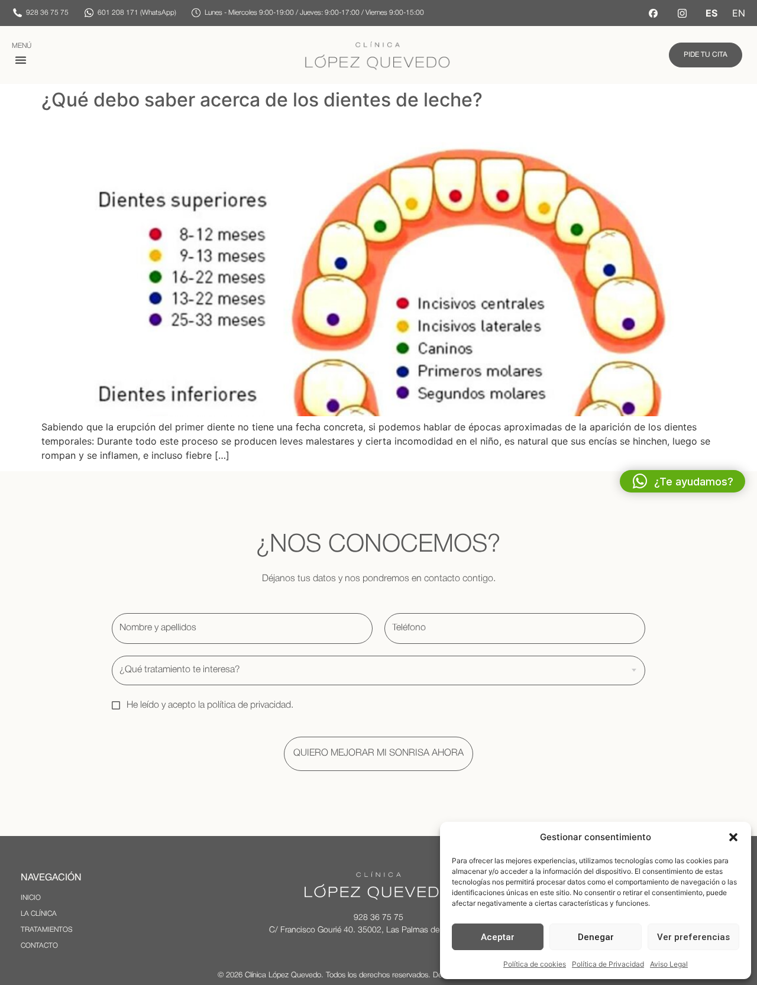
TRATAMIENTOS (47, 929)
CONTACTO (39, 945)
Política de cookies (534, 964)
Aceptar (498, 937)
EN (738, 13)
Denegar (596, 937)
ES (711, 13)
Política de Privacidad (608, 964)
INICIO (31, 898)
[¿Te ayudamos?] (640, 481)
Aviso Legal (669, 964)
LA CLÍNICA (39, 914)
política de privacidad (249, 705)
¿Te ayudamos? (693, 481)
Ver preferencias (693, 937)
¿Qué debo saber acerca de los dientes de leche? (262, 99)
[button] (733, 837)
